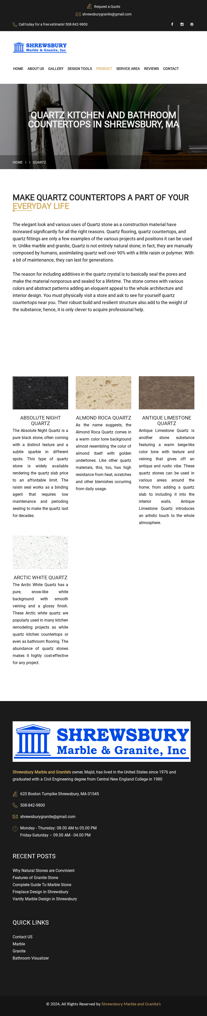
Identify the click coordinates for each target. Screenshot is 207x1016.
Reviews (151, 69)
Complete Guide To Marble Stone (42, 884)
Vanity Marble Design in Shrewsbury (45, 899)
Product (104, 69)
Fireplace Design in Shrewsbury (40, 891)
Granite (19, 951)
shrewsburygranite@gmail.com (107, 14)
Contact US (23, 936)
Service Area (128, 69)
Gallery (55, 69)
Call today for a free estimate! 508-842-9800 (53, 24)
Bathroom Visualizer (31, 958)
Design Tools (80, 69)
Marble (19, 944)
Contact (171, 69)
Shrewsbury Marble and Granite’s (131, 1004)
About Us (36, 69)
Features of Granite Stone (35, 877)
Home (18, 69)
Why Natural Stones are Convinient (43, 870)
